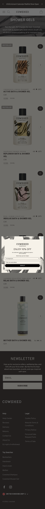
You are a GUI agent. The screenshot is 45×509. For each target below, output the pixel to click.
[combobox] (22, 258)
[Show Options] (39, 258)
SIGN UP (22, 265)
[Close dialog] (42, 238)
